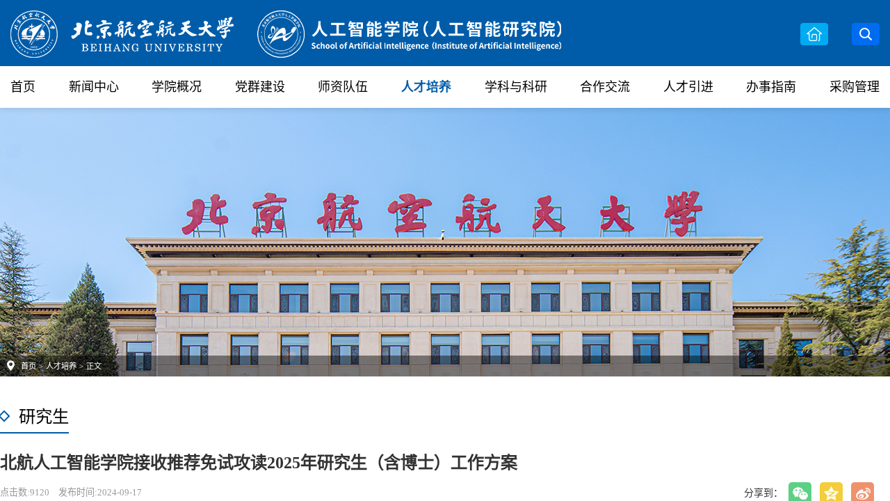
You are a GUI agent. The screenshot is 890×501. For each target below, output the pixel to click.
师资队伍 (343, 87)
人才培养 (426, 87)
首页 (22, 87)
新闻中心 (94, 87)
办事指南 (771, 87)
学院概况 (177, 87)
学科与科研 (516, 87)
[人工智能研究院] (286, 32)
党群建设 (260, 87)
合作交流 (605, 87)
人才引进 (688, 87)
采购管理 (855, 87)
